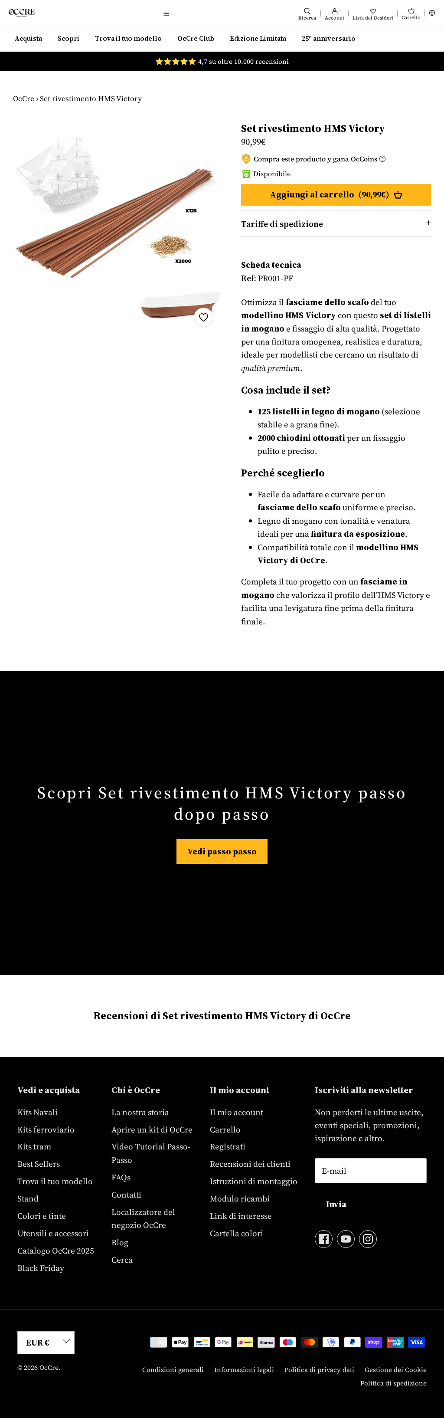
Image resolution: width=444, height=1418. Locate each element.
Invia (336, 1204)
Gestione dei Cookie (396, 1369)
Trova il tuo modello (128, 38)
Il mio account (236, 1112)
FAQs (121, 1177)
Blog (119, 1242)
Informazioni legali (244, 1369)
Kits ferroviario (46, 1129)
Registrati (227, 1146)
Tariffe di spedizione (282, 224)
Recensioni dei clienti (250, 1163)
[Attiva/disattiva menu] (166, 13)
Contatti (126, 1194)
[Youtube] (346, 1239)
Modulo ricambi (240, 1198)
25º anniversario (329, 38)
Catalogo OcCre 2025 (55, 1250)
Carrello (225, 1129)
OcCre (23, 98)
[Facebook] (324, 1239)
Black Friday (40, 1268)
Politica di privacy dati (319, 1369)
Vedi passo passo (222, 851)
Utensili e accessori (53, 1233)
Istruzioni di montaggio (253, 1181)
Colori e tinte (41, 1215)
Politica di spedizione (393, 1383)
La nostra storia (140, 1112)
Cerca (122, 1259)
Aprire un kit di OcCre (152, 1129)
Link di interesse (241, 1215)
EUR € (37, 1342)
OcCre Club (195, 38)
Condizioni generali (173, 1369)
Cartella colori (236, 1233)
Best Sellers (38, 1163)
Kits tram (34, 1146)
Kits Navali (37, 1112)
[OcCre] (22, 13)
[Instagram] (368, 1239)
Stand (28, 1198)
